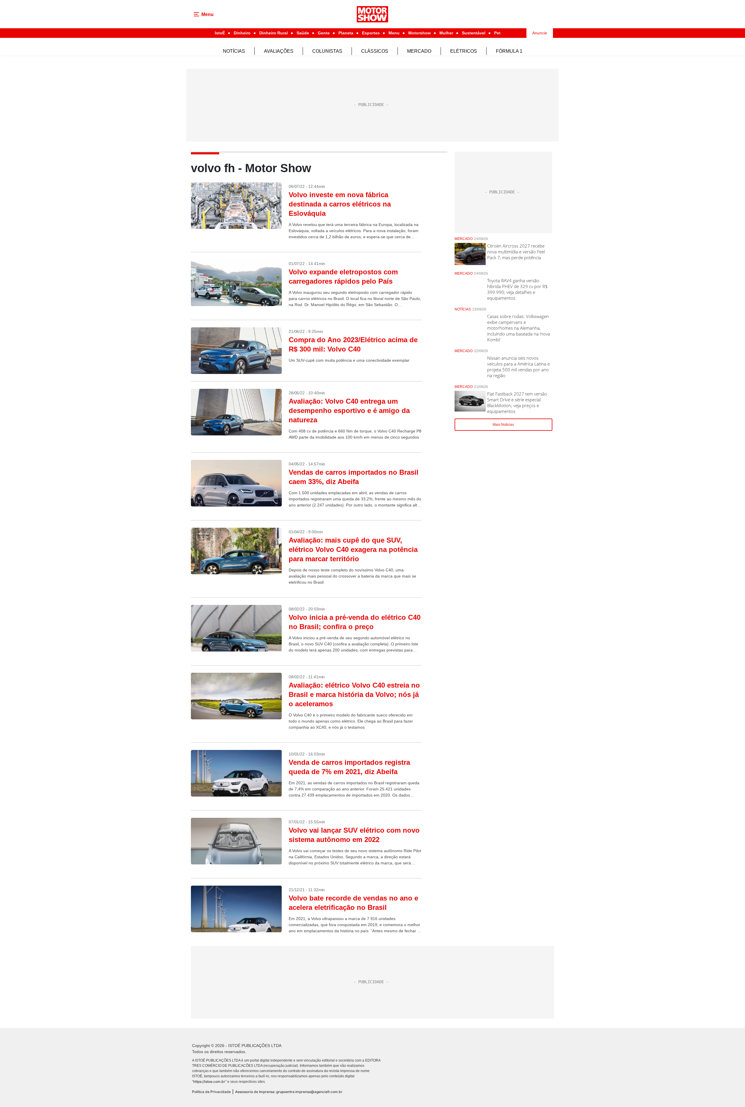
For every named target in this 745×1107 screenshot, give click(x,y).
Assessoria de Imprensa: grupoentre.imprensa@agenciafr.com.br (289, 1092)
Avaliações (278, 51)
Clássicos (374, 51)
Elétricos (463, 51)
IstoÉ (220, 33)
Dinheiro (242, 33)
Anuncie (539, 33)
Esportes (371, 33)
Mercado (419, 51)
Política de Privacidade (211, 1092)
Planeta (345, 33)
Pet (497, 33)
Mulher (446, 33)
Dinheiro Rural (273, 33)
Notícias (234, 51)
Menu (394, 33)
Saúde (303, 33)
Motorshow (419, 33)
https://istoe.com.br (209, 1081)
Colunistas (327, 51)
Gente (324, 33)
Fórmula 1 (509, 51)
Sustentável (473, 33)
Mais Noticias (503, 425)
